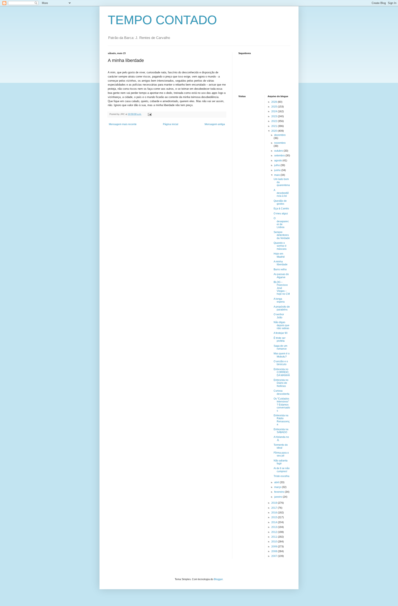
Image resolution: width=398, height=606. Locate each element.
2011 (274, 536)
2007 (274, 556)
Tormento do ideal (281, 446)
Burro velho (280, 269)
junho (277, 170)
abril (277, 482)
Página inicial (170, 124)
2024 (274, 111)
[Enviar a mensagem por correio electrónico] (149, 114)
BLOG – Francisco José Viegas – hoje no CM (282, 288)
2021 (274, 126)
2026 (274, 101)
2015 (274, 517)
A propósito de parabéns (282, 308)
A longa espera (279, 300)
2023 (274, 116)
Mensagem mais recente (123, 124)
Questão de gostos (280, 202)
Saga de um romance (280, 347)
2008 (274, 551)
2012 (274, 532)
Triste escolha (281, 476)
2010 (274, 541)
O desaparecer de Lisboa (281, 223)
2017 (274, 507)
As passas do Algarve (281, 276)
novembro (280, 142)
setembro (279, 155)
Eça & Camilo (281, 208)
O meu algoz (281, 213)
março (278, 487)
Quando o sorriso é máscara (280, 245)
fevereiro (279, 491)
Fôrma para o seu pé (281, 454)
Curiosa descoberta (281, 392)
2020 (274, 130)
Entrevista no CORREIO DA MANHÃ (282, 372)
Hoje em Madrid (279, 255)
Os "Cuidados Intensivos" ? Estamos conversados (282, 404)
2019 (274, 502)
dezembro (280, 135)
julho (277, 165)
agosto (278, 160)
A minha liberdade (281, 263)
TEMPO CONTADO (162, 20)
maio (277, 175)
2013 (274, 527)
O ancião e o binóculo (281, 363)
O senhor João (279, 316)
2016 (274, 512)
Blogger (218, 579)
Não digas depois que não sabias (281, 325)
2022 (274, 121)
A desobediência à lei (281, 193)
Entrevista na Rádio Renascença (282, 420)
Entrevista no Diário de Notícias (281, 383)
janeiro (278, 496)
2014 (274, 522)
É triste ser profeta (279, 339)
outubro (279, 150)
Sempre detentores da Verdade (282, 235)
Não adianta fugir (281, 462)
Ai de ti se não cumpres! (282, 470)
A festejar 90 (281, 333)
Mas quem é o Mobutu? (282, 355)
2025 (274, 106)
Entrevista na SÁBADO (281, 431)
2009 (274, 546)
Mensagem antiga (215, 124)
